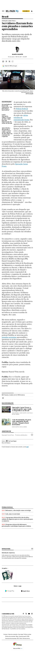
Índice (20, 638)
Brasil (5, 17)
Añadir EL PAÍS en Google (11, 66)
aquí (27, 446)
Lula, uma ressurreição (13, 514)
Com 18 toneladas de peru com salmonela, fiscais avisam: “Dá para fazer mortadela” (21, 422)
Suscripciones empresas (10, 638)
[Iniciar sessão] (31, 11)
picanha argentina (9, 337)
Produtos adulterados (21, 435)
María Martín (17, 54)
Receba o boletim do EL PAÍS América (14, 395)
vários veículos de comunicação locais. (22, 117)
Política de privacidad (10, 636)
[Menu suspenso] (3, 11)
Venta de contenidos (13, 634)
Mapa (17, 636)
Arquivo (4, 568)
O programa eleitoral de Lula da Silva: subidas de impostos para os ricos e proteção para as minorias (17, 519)
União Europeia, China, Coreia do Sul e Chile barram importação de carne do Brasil (7, 119)
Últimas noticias (7, 507)
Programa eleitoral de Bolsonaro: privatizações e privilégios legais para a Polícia (16, 525)
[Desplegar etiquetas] (32, 435)
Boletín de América (8, 552)
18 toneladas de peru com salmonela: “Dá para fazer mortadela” (7, 107)
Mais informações (6, 442)
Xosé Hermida (15, 413)
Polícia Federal (22, 109)
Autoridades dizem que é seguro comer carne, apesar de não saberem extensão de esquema (7, 132)
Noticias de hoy (26, 638)
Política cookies (27, 634)
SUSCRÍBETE (26, 11)
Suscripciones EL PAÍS (24, 636)
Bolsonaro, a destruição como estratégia (18, 510)
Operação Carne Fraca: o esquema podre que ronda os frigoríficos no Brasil (22, 409)
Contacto (6, 634)
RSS (18, 638)
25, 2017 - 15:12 (21, 56)
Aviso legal (20, 634)
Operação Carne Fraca (8, 21)
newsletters (6, 548)
